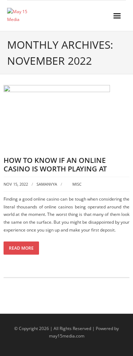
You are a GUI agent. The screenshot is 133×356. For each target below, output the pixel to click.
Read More (21, 248)
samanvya (47, 184)
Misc (77, 184)
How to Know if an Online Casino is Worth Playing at (55, 164)
